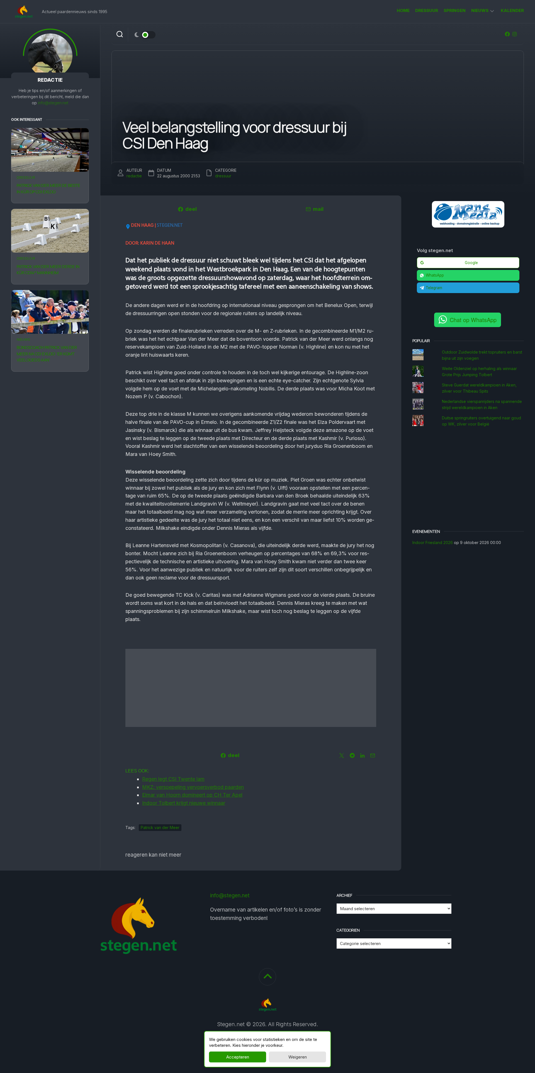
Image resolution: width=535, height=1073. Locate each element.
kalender (512, 10)
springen (455, 10)
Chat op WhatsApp (473, 320)
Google (471, 262)
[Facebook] (507, 34)
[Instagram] (514, 34)
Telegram (434, 288)
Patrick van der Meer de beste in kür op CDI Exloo (48, 188)
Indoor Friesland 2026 (432, 542)
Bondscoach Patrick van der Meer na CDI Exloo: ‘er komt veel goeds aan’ (47, 353)
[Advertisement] (250, 688)
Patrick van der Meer (160, 827)
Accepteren (237, 1057)
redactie (134, 175)
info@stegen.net (53, 102)
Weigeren (297, 1057)
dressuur (426, 10)
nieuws (479, 10)
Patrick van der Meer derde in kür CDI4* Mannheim (48, 270)
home (403, 10)
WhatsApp (435, 275)
